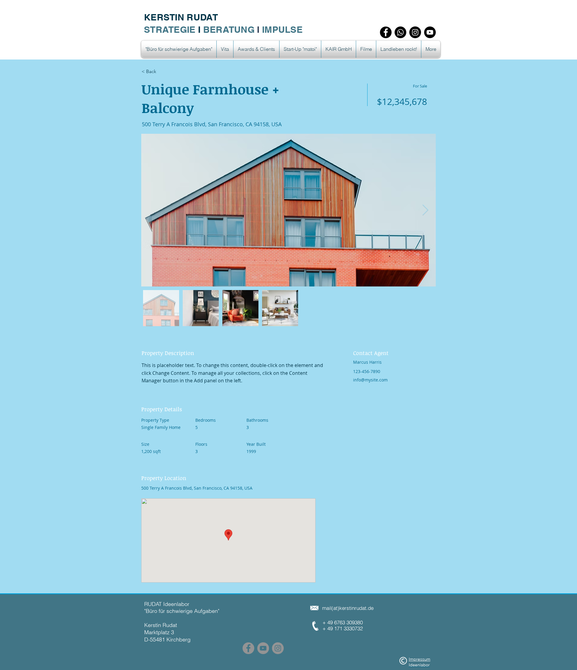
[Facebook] (386, 32)
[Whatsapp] (400, 32)
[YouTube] (430, 32)
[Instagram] (415, 32)
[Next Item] (425, 210)
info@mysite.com (370, 380)
